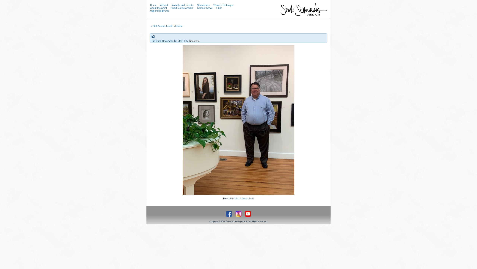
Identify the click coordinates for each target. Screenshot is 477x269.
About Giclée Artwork (182, 8)
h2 (153, 37)
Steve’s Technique (223, 5)
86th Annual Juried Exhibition (166, 26)
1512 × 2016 (240, 198)
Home (153, 5)
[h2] (238, 194)
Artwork (164, 5)
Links (219, 8)
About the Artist (158, 8)
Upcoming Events (159, 10)
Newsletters (203, 5)
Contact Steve (205, 8)
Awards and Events (182, 5)
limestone (194, 41)
